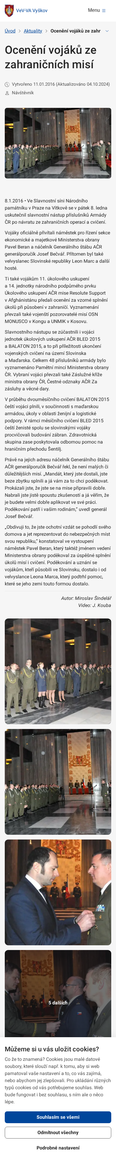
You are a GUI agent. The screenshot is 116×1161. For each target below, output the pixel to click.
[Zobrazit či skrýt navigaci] (107, 31)
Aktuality (33, 31)
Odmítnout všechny (58, 1132)
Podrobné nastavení (58, 1148)
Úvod (10, 31)
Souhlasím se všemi (58, 1117)
